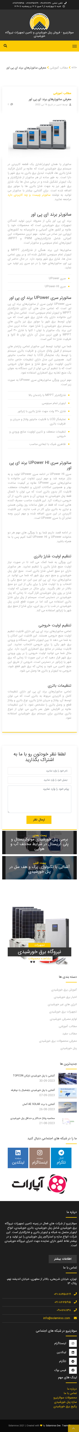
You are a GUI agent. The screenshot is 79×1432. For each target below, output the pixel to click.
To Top (73, 1428)
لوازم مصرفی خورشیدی (63, 1019)
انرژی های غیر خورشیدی (62, 1004)
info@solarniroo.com (56, 1318)
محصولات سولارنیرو (65, 1397)
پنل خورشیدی (68, 1048)
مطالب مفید (69, 1033)
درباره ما (72, 1389)
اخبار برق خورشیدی (65, 997)
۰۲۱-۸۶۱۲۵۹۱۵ (63, 1302)
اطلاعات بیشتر (62, 1259)
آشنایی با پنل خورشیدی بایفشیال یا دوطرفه (33, 1090)
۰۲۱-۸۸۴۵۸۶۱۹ (62, 1294)
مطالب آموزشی (59, 67)
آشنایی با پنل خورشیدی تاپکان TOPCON (34, 1076)
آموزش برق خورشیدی (64, 989)
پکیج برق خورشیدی (65, 1406)
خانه (74, 67)
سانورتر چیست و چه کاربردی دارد (29, 195)
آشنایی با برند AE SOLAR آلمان (38, 1104)
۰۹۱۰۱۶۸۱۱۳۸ (64, 1310)
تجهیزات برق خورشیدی (63, 1011)
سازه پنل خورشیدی (65, 1402)
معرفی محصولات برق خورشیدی (58, 1041)
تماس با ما (70, 1393)
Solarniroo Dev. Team (57, 1425)
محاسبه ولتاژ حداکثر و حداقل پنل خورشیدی (32, 1118)
